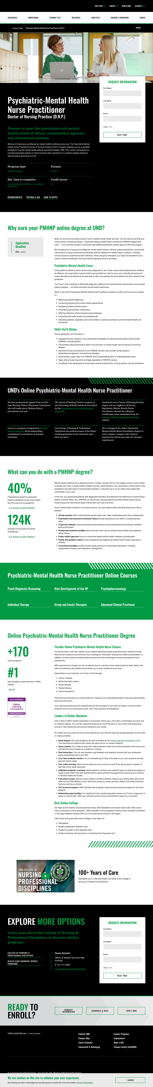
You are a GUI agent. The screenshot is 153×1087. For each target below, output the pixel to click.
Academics (12, 17)
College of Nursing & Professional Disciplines (21, 954)
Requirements (15, 197)
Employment (119, 1038)
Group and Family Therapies (70, 604)
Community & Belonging (89, 1046)
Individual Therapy (18, 604)
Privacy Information (85, 1082)
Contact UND (84, 1033)
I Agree (136, 1080)
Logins (112, 6)
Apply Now (131, 1010)
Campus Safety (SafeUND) (125, 1046)
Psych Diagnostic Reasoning (24, 588)
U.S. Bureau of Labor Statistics (22, 507)
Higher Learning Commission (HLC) (125, 740)
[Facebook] (15, 1040)
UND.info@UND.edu (17, 1034)
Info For (99, 6)
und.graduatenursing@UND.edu (70, 968)
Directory (126, 6)
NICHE (12, 689)
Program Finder (17, 28)
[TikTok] (32, 1040)
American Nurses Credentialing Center (120, 417)
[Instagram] (9, 1040)
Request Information (68, 1010)
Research (76, 17)
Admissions (33, 17)
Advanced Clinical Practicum (118, 604)
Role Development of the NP (71, 588)
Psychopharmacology (113, 588)
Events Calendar (85, 1042)
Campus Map (84, 1038)
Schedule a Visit (100, 1010)
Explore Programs (121, 1033)
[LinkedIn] (20, 1040)
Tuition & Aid (33, 197)
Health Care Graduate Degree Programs (23, 962)
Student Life (55, 17)
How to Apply (51, 197)
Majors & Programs (120, 17)
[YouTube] (26, 1040)
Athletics (95, 17)
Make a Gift (119, 1042)
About (142, 17)
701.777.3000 (34, 1034)
